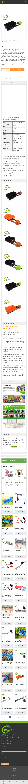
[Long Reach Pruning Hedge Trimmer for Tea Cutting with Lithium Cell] (20, 565)
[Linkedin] (5, 735)
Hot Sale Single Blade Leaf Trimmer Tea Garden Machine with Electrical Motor (7, 640)
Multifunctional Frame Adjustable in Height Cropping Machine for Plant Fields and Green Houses (20, 551)
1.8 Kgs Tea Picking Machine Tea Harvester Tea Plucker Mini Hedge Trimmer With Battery (20, 685)
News (14, 773)
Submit (5, 764)
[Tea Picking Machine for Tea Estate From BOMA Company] (20, 632)
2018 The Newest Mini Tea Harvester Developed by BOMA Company (7, 685)
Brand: (4, 78)
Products (14, 770)
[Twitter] (11, 735)
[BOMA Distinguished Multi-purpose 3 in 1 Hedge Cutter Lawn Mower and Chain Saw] (7, 588)
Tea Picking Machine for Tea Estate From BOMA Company (20, 640)
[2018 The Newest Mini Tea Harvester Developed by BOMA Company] (7, 677)
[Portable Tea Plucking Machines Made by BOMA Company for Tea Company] (7, 498)
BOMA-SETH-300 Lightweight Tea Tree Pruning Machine (19, 596)
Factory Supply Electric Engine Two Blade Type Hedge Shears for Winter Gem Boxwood (20, 663)
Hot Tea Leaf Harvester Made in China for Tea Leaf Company (7, 663)
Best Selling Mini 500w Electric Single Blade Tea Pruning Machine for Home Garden (20, 707)
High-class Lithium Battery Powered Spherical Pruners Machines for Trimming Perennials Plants (20, 506)
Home (14, 766)
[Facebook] (13, 735)
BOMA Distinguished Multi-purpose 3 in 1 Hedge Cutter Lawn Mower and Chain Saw (7, 596)
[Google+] (8, 735)
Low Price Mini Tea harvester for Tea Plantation (6, 529)
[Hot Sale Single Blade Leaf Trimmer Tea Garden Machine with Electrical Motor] (7, 632)
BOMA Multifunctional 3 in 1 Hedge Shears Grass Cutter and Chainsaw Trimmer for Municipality (20, 529)
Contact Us (14, 775)
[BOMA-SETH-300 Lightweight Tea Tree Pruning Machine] (20, 588)
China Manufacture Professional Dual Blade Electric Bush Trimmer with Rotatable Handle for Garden (7, 551)
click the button (11, 442)
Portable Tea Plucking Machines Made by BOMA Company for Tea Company (7, 506)
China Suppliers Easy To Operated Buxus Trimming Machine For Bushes (19, 482)
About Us (14, 768)
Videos (14, 772)
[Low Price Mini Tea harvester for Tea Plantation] (7, 521)
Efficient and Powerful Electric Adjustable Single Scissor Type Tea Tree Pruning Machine (20, 618)
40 (20, 717)
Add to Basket (18, 69)
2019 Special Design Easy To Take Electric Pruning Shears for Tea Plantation (9, 482)
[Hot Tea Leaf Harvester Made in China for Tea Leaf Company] (7, 655)
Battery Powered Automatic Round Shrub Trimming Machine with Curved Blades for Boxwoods (7, 618)
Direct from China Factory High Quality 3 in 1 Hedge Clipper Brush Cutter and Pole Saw (7, 573)
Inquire (5, 69)
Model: (4, 76)
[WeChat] (3, 735)
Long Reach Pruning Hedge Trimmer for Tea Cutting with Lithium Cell (20, 573)
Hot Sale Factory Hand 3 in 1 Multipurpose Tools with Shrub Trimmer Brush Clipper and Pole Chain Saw (7, 707)
